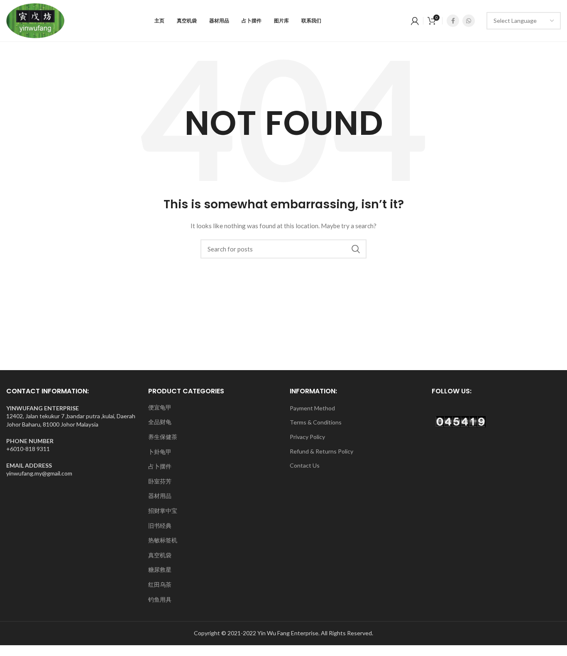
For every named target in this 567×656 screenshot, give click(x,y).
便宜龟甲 (159, 407)
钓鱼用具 (159, 599)
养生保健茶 (162, 436)
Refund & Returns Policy (321, 451)
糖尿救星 (159, 569)
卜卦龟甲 (159, 451)
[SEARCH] (355, 248)
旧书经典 (159, 525)
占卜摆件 (159, 466)
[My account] (415, 20)
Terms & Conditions (316, 422)
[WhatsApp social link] (468, 21)
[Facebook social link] (453, 21)
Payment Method (312, 408)
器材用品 (159, 495)
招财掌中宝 (162, 510)
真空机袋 (159, 554)
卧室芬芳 (159, 481)
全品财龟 (159, 421)
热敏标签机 (162, 540)
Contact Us (305, 465)
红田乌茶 (159, 584)
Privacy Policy (307, 436)
